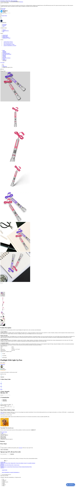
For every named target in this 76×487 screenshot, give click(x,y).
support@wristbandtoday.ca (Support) (10, 45)
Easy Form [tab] (4, 399)
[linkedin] (5, 461)
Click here (2, 413)
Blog (31, 466)
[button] (38, 19)
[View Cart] (0, 18)
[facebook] (1, 48)
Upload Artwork (5, 35)
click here (20, 447)
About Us (4, 29)
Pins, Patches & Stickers (6, 57)
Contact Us (25, 463)
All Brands (4, 51)
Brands (3, 50)
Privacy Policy (8, 463)
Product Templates (22, 466)
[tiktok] (6, 48)
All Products (4, 59)
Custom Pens (4, 66)
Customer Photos (9, 466)
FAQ (3, 31)
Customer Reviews (5, 30)
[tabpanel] (38, 403)
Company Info (2, 462)
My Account (4, 24)
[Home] (3, 64)
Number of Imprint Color (4, 404)
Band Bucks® (27, 466)
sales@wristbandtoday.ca (6, 472)
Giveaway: (4, 435)
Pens (3, 65)
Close (2, 449)
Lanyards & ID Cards (6, 53)
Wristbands (4, 52)
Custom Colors (4, 36)
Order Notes (2, 407)
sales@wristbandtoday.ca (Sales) (9, 44)
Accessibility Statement (31, 463)
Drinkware (4, 55)
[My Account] (0, 16)
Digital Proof (2, 405)
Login (3, 26)
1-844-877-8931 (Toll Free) (8, 41)
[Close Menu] (1, 21)
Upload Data (5, 400)
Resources (2, 465)
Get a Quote (2, 62)
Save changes (6, 449)
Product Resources (16, 466)
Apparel (3, 58)
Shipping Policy (13, 463)
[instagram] (4, 48)
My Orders (4, 25)
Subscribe (12, 454)
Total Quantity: (3, 434)
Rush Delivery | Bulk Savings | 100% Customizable (8, 0)
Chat (2, 433)
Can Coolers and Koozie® (6, 54)
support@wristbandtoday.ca (14, 472)
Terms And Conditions (19, 463)
